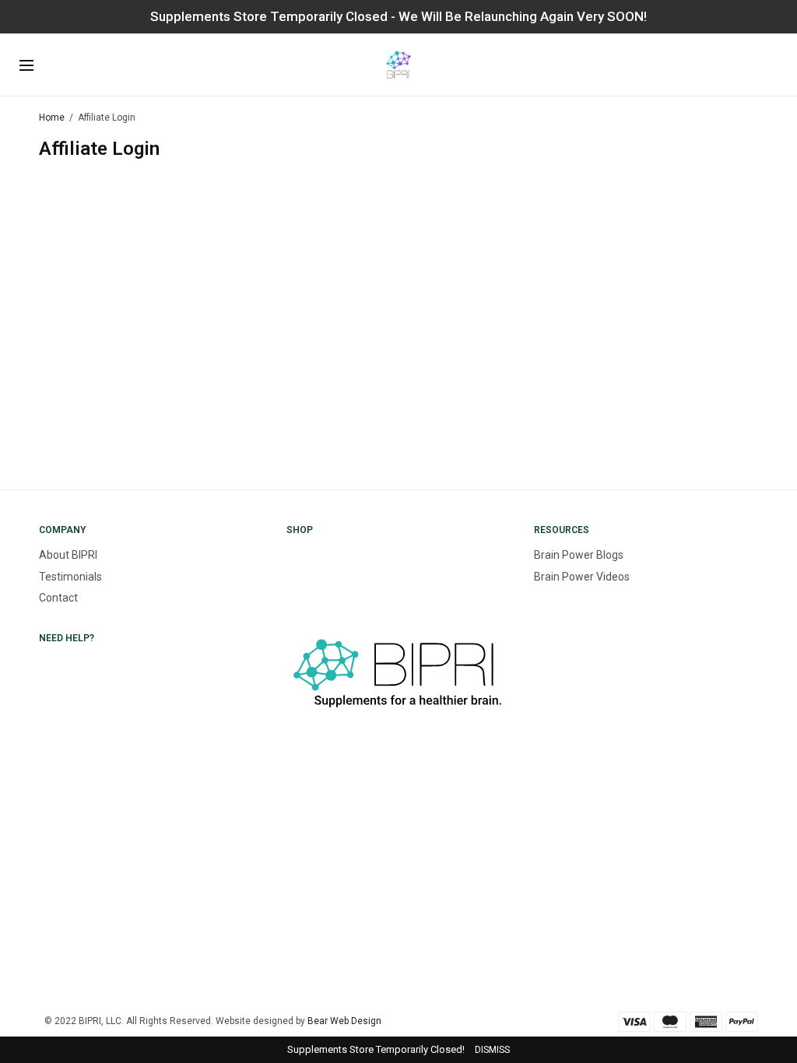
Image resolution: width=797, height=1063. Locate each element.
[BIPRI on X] (288, 876)
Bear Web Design (344, 1021)
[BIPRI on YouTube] (288, 930)
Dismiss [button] (492, 1050)
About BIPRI (68, 555)
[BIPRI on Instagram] (288, 767)
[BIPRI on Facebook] (288, 821)
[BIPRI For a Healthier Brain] (398, 64)
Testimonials (70, 576)
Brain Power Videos (582, 576)
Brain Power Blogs (578, 555)
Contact (58, 597)
